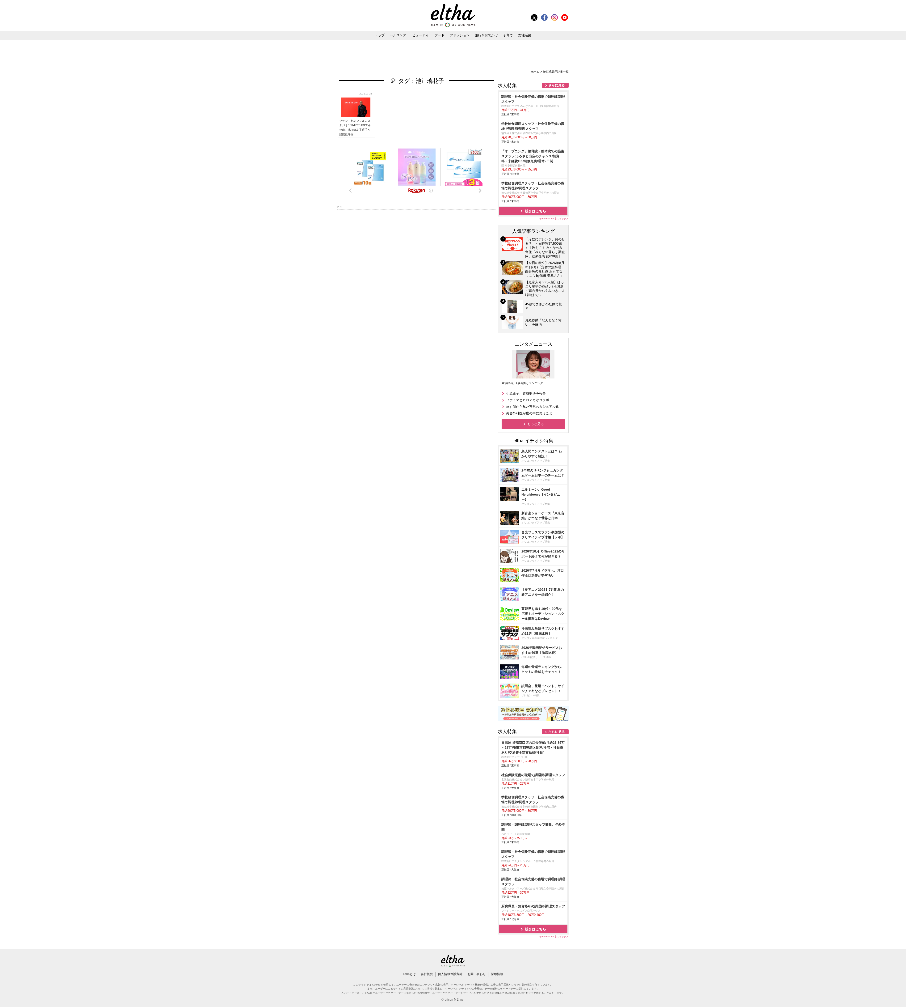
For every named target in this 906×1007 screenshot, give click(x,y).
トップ (380, 35)
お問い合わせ (476, 974)
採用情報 (497, 974)
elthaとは (409, 974)
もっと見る (535, 424)
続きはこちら (535, 211)
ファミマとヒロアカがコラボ (527, 400)
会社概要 (427, 974)
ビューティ (420, 35)
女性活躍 (524, 35)
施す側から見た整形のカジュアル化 (532, 406)
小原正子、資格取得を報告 (526, 393)
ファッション (460, 35)
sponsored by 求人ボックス (554, 218)
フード (440, 35)
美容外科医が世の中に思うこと (529, 413)
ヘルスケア (398, 35)
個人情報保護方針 (450, 974)
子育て (508, 35)
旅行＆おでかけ (486, 35)
